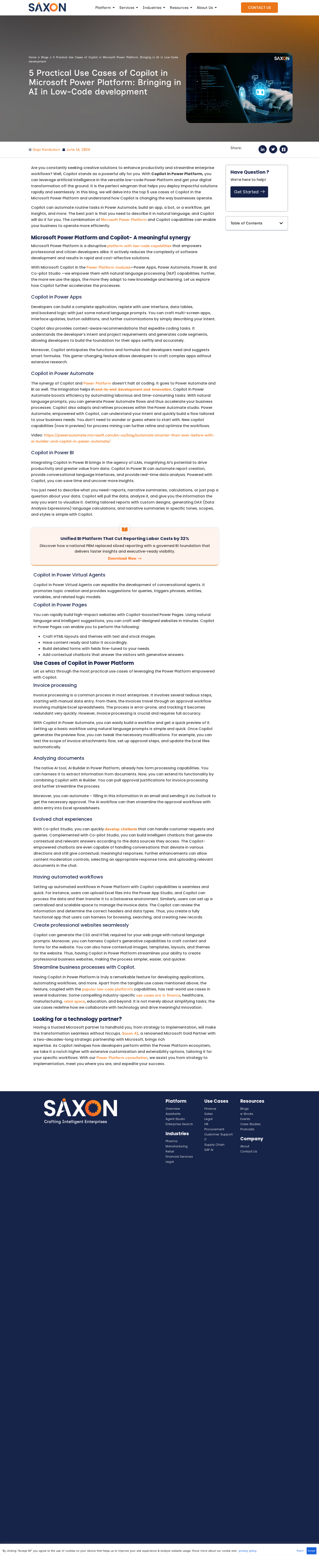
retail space (74, 1001)
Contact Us (259, 7)
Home (32, 57)
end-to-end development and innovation (133, 389)
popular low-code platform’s (107, 989)
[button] (281, 223)
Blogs (44, 57)
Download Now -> (125, 558)
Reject (300, 1550)
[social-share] (263, 149)
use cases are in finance (158, 995)
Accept (311, 1550)
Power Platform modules (108, 267)
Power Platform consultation (122, 1057)
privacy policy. (248, 1550)
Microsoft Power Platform (124, 219)
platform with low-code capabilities (139, 246)
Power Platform (97, 383)
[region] (159, 1549)
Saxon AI (130, 1033)
